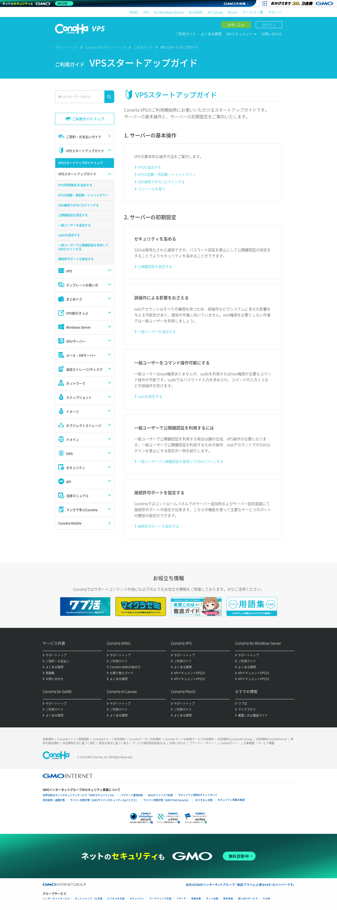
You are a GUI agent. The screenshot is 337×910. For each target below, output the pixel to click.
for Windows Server (169, 12)
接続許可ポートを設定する (158, 526)
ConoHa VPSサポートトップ (105, 47)
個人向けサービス (248, 898)
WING (134, 12)
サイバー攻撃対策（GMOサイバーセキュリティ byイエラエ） (104, 800)
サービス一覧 (253, 12)
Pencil (233, 12)
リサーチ (181, 898)
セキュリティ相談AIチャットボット (197, 795)
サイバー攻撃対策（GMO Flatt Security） (166, 800)
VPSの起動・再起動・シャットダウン (167, 174)
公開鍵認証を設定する (155, 266)
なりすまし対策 (203, 800)
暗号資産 (228, 898)
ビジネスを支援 (116, 898)
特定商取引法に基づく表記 (79, 743)
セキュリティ (137, 898)
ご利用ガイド (185, 33)
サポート (275, 12)
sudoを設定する (150, 396)
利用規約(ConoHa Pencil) (271, 739)
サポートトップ (66, 47)
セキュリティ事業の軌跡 (231, 800)
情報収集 (196, 898)
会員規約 (48, 739)
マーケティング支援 (160, 898)
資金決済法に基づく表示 (114, 743)
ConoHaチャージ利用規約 (109, 739)
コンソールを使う (151, 188)
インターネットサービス (56, 898)
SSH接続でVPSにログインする (161, 181)
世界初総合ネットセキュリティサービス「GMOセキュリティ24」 (79, 795)
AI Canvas (215, 12)
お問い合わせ (271, 33)
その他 (266, 898)
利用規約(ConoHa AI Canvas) (235, 739)
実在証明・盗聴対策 (54, 800)
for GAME (196, 12)
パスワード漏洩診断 (132, 795)
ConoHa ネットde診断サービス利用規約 (189, 739)
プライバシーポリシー (202, 743)
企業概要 (248, 743)
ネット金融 (212, 898)
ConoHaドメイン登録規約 (73, 739)
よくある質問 (211, 33)
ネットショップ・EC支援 (88, 898)
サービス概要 (266, 743)
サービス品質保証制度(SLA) (149, 743)
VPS (146, 12)
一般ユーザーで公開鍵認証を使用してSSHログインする (181, 461)
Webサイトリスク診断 (160, 795)
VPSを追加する (149, 167)
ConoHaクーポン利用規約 (145, 739)
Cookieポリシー (230, 743)
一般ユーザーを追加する (157, 331)
